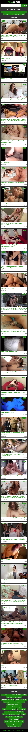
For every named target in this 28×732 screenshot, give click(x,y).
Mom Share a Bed (20, 702)
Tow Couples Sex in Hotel (14, 697)
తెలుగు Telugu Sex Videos (14, 724)
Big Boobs (6, 14)
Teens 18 (24, 12)
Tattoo (23, 14)
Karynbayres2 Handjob (9, 709)
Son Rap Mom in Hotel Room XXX (14, 721)
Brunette (10, 12)
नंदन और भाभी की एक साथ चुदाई (14, 707)
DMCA (13, 730)
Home (4, 730)
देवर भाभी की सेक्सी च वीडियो (14, 726)
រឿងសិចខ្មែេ (20, 711)
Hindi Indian (5, 694)
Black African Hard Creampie (14, 716)
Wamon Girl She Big (20, 699)
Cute (12, 14)
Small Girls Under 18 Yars (14, 704)
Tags (9, 730)
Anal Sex (17, 14)
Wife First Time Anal (10, 711)
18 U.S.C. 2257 (21, 730)
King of (23, 714)
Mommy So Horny (8, 702)
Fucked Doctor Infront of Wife (18, 694)
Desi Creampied (14, 719)
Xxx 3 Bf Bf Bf (21, 709)
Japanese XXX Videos (8, 699)
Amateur (3, 12)
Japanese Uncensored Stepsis (11, 714)
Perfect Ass (17, 12)
